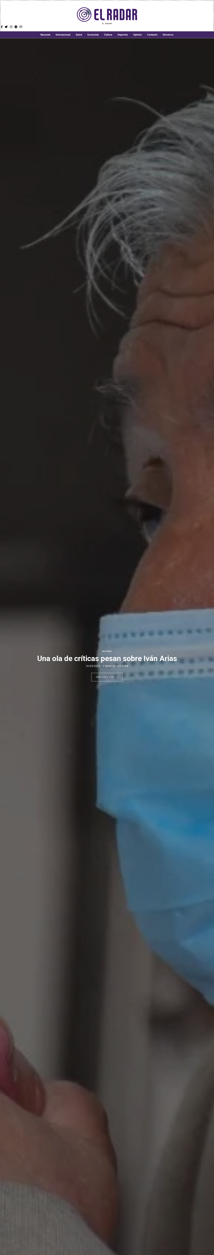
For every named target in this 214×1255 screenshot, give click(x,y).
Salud (79, 34)
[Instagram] (198, 16)
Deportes (123, 34)
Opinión (137, 34)
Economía (93, 34)
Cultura (108, 34)
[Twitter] (193, 16)
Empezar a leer (105, 677)
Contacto (152, 34)
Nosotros (168, 34)
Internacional (63, 34)
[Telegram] (203, 16)
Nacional (45, 34)
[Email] (207, 16)
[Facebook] (189, 16)
